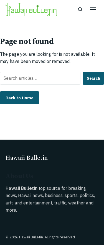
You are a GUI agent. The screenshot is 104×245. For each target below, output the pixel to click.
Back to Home (20, 97)
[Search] (80, 9)
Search (93, 78)
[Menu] (92, 9)
